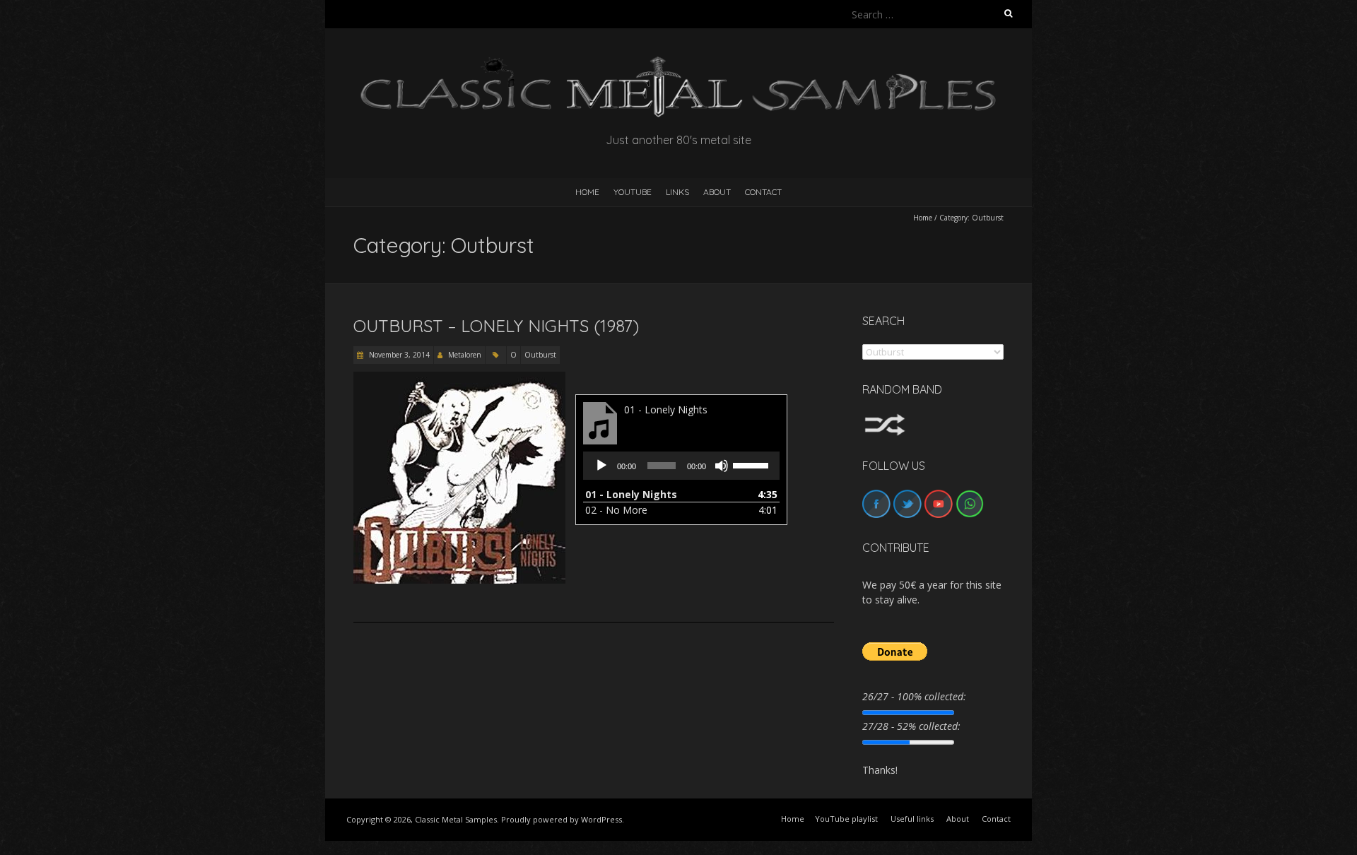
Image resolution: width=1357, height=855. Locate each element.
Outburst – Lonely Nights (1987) (496, 325)
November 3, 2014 (398, 355)
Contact (763, 192)
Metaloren (464, 355)
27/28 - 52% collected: (911, 726)
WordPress (601, 819)
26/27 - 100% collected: (914, 696)
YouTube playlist (846, 818)
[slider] (753, 464)
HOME (587, 192)
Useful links (912, 818)
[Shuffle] (884, 420)
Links (677, 192)
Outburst (540, 355)
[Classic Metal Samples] (678, 63)
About (717, 192)
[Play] (601, 466)
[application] (681, 466)
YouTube (632, 192)
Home (922, 218)
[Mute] (722, 466)
